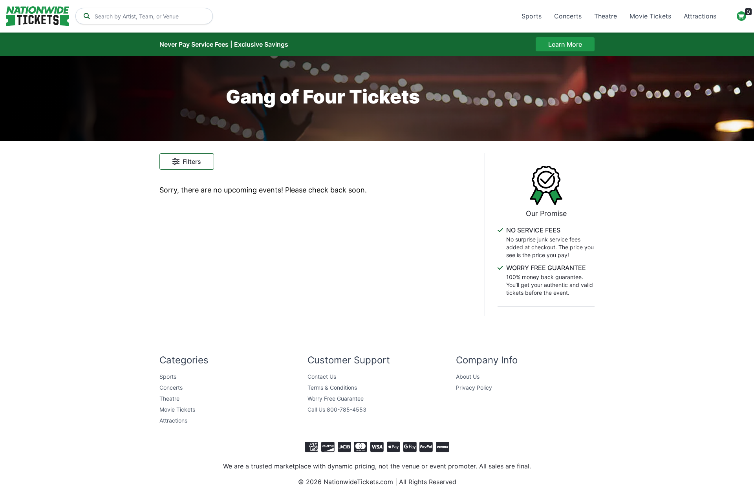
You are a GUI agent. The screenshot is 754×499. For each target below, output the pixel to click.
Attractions (700, 16)
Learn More (565, 44)
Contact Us (321, 376)
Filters (192, 161)
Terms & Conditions (332, 387)
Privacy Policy (474, 387)
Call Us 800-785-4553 (336, 409)
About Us (467, 376)
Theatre (605, 16)
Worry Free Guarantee (335, 398)
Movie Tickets (650, 16)
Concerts (568, 16)
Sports (532, 16)
